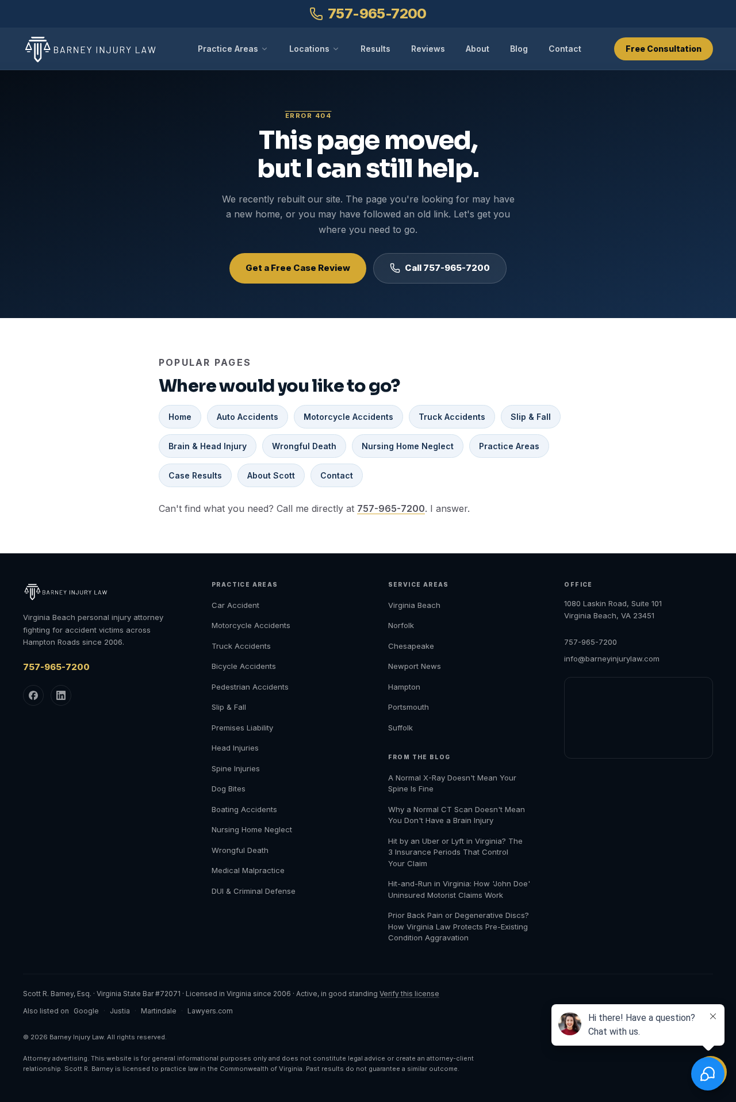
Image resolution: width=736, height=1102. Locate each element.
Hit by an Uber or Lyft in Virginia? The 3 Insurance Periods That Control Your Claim (455, 852)
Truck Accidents (452, 417)
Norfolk (401, 625)
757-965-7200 (377, 13)
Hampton (404, 686)
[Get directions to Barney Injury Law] (638, 718)
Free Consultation (664, 48)
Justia (120, 1011)
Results (375, 48)
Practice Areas (228, 48)
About (477, 48)
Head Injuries (235, 747)
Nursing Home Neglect (408, 446)
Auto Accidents (247, 417)
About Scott (271, 475)
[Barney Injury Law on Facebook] (33, 695)
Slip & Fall (531, 417)
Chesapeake (411, 646)
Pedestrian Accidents (250, 686)
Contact (565, 48)
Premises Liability (242, 727)
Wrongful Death (304, 446)
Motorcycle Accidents (348, 417)
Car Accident (235, 605)
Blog (519, 48)
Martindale (159, 1011)
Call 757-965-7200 (447, 267)
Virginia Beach (414, 605)
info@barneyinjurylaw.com (612, 658)
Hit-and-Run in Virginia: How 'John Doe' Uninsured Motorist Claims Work (459, 889)
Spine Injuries (236, 768)
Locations (309, 48)
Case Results (195, 475)
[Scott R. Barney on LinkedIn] (61, 695)
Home (179, 417)
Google (86, 1011)
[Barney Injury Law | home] (93, 49)
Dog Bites (229, 788)
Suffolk (400, 727)
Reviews (428, 48)
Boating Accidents (244, 809)
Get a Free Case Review (298, 267)
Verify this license (409, 993)
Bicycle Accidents (244, 666)
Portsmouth (408, 706)
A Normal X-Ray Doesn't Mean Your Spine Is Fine (452, 783)
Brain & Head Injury (207, 446)
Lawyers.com (210, 1011)
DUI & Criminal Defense (254, 891)
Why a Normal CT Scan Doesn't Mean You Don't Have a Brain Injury (456, 815)
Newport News (414, 666)
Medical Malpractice (248, 870)
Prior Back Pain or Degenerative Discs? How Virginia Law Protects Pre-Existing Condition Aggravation (458, 926)
